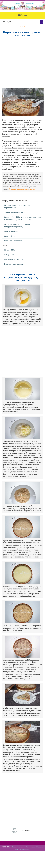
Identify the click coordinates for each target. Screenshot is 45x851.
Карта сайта (30, 847)
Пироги (22, 26)
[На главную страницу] (22, 6)
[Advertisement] (22, 62)
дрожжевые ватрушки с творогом (22, 189)
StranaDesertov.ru (18, 847)
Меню (23, 15)
